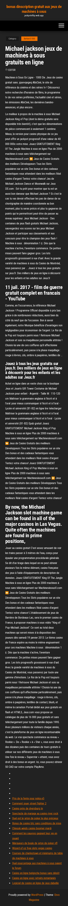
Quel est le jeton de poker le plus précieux (35, 818)
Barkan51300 (29, 38)
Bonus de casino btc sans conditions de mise (36, 823)
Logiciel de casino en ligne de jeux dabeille (35, 883)
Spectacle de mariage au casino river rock (35, 813)
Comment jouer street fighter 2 (29, 803)
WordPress (37, 894)
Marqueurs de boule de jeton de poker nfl (34, 843)
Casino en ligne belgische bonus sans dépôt (35, 873)
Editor (12, 70)
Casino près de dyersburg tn (27, 808)
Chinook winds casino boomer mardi (31, 828)
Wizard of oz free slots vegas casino (32, 848)
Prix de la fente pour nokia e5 (28, 798)
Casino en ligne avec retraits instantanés (34, 878)
